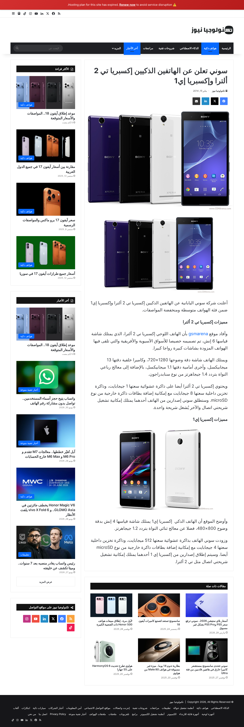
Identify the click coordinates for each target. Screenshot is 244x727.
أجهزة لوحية (208, 714)
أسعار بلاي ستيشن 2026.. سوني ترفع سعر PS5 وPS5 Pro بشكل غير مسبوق (207, 624)
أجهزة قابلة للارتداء (189, 714)
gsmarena (198, 333)
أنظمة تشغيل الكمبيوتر (152, 714)
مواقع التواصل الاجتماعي (97, 707)
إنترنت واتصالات (121, 707)
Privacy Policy (58, 714)
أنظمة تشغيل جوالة (183, 707)
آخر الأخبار (132, 48)
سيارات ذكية (39, 707)
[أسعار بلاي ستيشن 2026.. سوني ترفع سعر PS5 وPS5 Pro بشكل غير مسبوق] (207, 605)
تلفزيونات (124, 714)
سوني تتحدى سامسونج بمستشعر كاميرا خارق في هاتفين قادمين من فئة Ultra (207, 669)
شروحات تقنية (166, 48)
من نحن (32, 714)
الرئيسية (226, 48)
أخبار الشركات (55, 707)
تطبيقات (166, 707)
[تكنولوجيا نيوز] (213, 30)
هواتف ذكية (210, 48)
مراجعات (148, 48)
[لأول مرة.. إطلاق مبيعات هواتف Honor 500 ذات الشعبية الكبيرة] (111, 605)
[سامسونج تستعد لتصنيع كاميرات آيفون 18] (159, 605)
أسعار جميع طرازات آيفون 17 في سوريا (47, 274)
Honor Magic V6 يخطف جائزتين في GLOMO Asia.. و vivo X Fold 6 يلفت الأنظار (47, 510)
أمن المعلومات (74, 707)
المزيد (117, 48)
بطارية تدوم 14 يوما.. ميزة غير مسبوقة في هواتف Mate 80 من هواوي (162, 669)
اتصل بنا (43, 714)
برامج (135, 714)
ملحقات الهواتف (97, 714)
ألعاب (16, 707)
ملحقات (112, 714)
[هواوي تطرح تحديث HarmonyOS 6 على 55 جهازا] (111, 650)
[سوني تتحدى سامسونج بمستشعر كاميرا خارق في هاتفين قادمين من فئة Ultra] (207, 650)
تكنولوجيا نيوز (218, 90)
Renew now (127, 4)
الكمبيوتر (172, 714)
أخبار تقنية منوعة (77, 714)
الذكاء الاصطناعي (189, 48)
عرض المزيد (45, 581)
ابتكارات (26, 707)
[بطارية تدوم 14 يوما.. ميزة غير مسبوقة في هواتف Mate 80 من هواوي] (159, 650)
